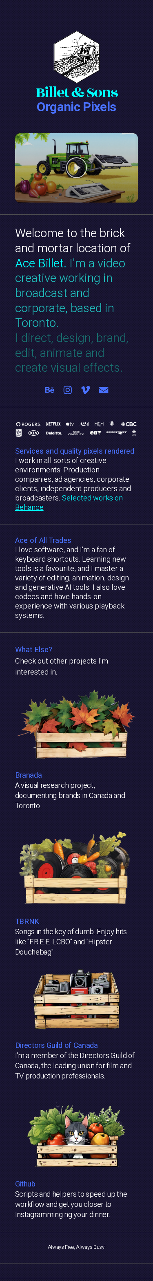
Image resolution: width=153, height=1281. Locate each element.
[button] (76, 168)
